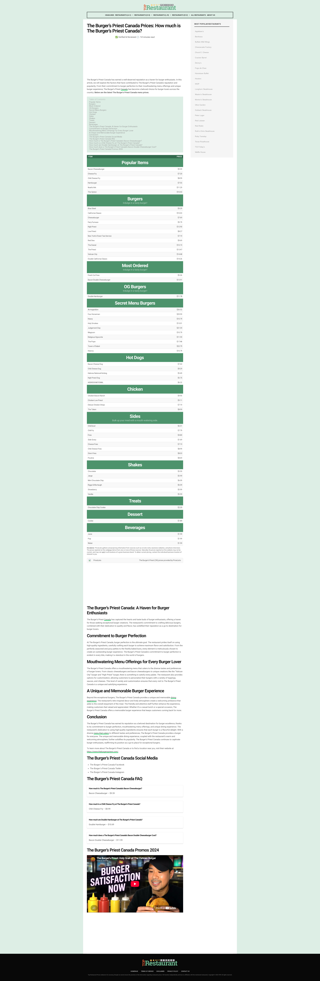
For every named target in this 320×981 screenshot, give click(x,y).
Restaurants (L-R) (161, 15)
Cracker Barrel (200, 58)
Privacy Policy (172, 971)
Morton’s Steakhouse (203, 100)
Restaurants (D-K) (142, 15)
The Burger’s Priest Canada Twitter (105, 768)
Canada (124, 89)
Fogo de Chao (200, 68)
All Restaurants (198, 15)
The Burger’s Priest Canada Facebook (107, 765)
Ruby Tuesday (200, 136)
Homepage (134, 971)
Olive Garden (200, 105)
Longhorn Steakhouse (203, 89)
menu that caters (101, 733)
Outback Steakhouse (203, 110)
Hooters (198, 79)
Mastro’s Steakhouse (203, 94)
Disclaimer (160, 971)
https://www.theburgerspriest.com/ (102, 751)
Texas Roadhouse (202, 142)
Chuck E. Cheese (202, 52)
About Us (211, 15)
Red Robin (199, 126)
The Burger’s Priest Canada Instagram (107, 772)
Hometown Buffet (202, 73)
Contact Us (185, 971)
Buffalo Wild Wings (202, 42)
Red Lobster (200, 121)
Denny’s (198, 63)
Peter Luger (199, 115)
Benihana (198, 37)
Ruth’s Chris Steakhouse (204, 131)
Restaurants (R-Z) (180, 15)
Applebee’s (199, 31)
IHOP (197, 84)
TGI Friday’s (200, 147)
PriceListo (177, 560)
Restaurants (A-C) (123, 15)
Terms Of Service (147, 971)
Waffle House (200, 152)
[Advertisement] (135, 58)
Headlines (109, 15)
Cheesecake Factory (203, 47)
